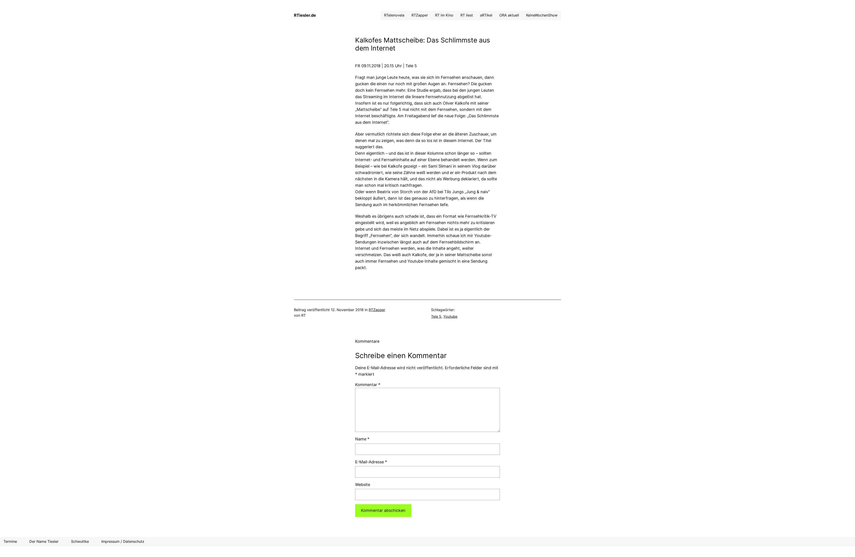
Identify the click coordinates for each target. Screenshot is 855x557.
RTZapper (377, 310)
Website (362, 484)
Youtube (450, 316)
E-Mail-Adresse (371, 462)
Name (362, 439)
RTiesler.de (305, 15)
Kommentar (367, 384)
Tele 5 (436, 316)
